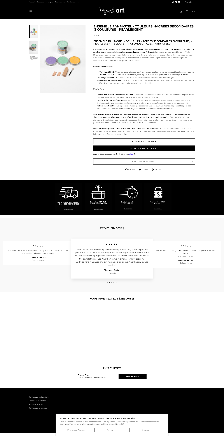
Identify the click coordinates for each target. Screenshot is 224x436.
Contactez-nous (73, 2)
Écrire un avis (132, 376)
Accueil (32, 2)
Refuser (145, 430)
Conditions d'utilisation (37, 401)
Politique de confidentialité (39, 397)
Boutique (40, 2)
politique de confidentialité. (112, 424)
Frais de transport (144, 161)
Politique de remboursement (40, 408)
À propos (49, 2)
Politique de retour (36, 404)
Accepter (111, 430)
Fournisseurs (60, 2)
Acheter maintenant (144, 148)
